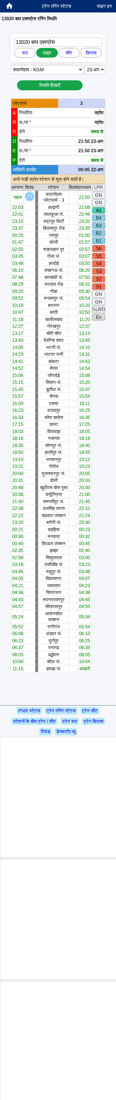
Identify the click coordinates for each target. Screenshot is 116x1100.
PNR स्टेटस (29, 710)
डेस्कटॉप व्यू (65, 731)
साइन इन (104, 6)
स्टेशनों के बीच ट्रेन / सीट (34, 721)
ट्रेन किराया (93, 721)
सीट (69, 52)
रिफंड (45, 731)
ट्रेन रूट (69, 721)
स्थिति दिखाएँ (49, 85)
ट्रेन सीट (90, 710)
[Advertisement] (58, 797)
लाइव (47, 52)
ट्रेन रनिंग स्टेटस (61, 710)
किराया (91, 52)
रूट (25, 52)
